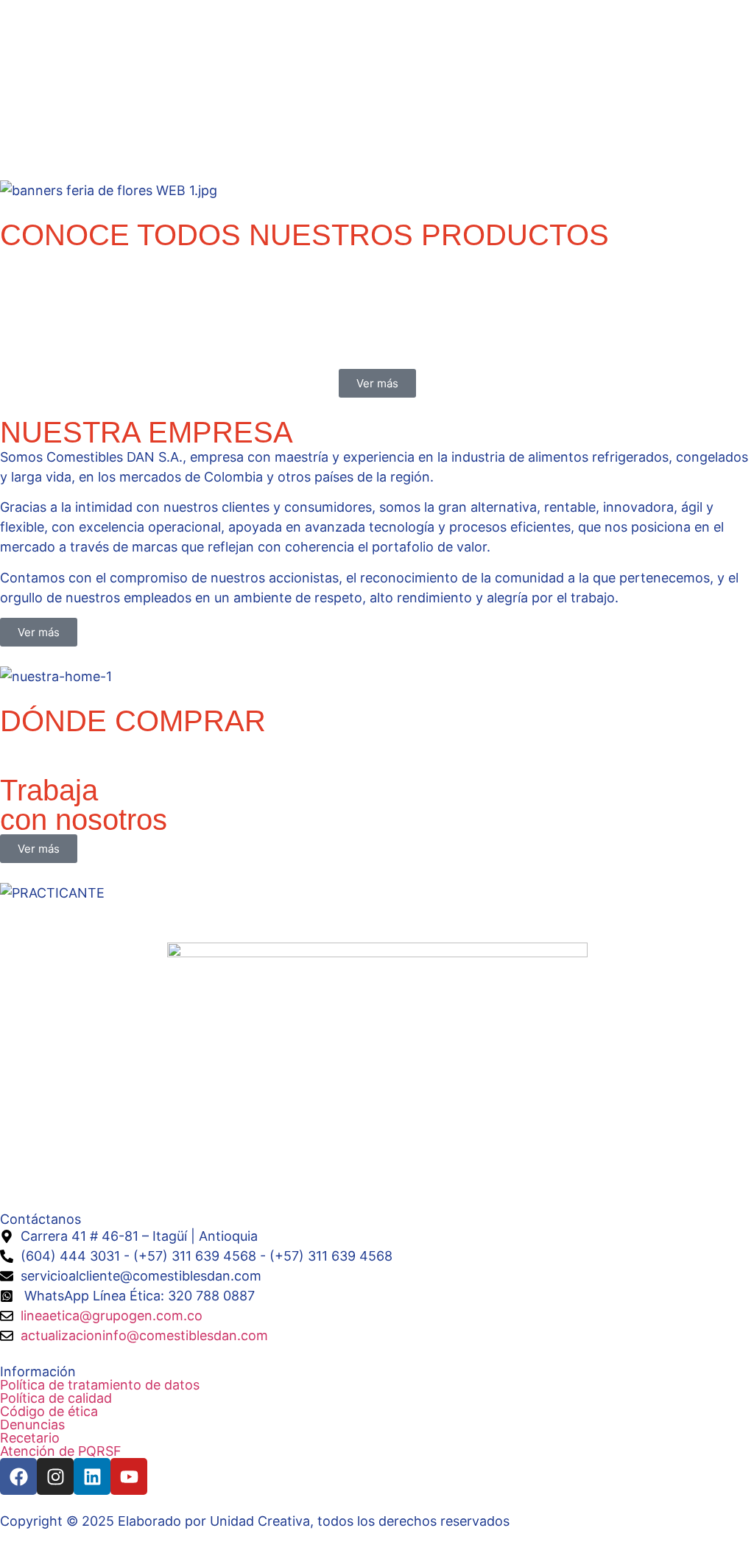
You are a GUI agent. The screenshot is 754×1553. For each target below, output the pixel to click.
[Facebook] (18, 1476)
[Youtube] (128, 1476)
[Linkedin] (92, 1476)
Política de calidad (56, 1398)
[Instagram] (55, 1476)
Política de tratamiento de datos (100, 1385)
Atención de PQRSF (60, 1451)
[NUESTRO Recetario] (7, 349)
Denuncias (32, 1424)
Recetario (30, 1438)
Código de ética (49, 1411)
